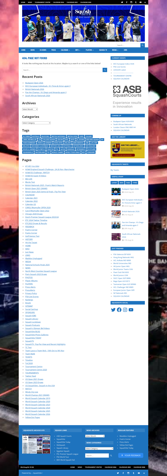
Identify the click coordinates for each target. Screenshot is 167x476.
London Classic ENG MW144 (124, 127)
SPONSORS (30, 312)
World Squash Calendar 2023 (37, 404)
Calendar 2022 (31, 201)
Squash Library (31, 319)
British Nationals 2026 (34, 89)
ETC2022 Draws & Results (36, 223)
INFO (77, 50)
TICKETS (28, 357)
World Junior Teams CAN (123, 269)
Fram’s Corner (31, 230)
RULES (28, 303)
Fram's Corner (125, 439)
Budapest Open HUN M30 (123, 121)
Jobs (87, 143)
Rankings (70, 149)
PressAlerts (30, 290)
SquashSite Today (63, 442)
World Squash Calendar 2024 (37, 408)
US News (43, 50)
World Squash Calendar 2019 (37, 398)
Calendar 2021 (31, 198)
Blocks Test (30, 182)
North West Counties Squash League (41, 271)
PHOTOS (29, 277)
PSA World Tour (63, 457)
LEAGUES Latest (119, 70)
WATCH (28, 389)
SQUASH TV (103, 50)
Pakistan (50, 149)
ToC (48, 152)
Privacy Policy (31, 293)
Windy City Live (31, 392)
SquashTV (29, 341)
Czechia (60, 139)
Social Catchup (31, 309)
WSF (83, 152)
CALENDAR (64, 50)
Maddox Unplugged (33, 258)
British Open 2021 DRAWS (36, 188)
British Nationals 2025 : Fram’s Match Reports (44, 185)
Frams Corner (31, 233)
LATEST (114, 183)
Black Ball (46, 136)
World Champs (57, 152)
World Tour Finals (72, 152)
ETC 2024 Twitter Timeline (36, 220)
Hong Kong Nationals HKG (123, 257)
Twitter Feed (30, 376)
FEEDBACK (29, 226)
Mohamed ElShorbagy (40, 146)
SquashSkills (28, 152)
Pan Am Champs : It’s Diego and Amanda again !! (45, 92)
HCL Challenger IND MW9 (123, 287)
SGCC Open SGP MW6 (122, 278)
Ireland (68, 143)
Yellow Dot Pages (32, 417)
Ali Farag (26, 136)
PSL (57, 149)
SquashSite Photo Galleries (37, 334)
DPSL (67, 139)
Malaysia (26, 146)
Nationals (67, 146)
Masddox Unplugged (128, 436)
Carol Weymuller (29, 139)
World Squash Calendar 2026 (37, 414)
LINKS (27, 255)
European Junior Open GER (123, 290)
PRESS (53, 50)
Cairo (81, 136)
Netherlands (78, 146)
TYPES (135, 183)
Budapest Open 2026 (34, 83)
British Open (72, 136)
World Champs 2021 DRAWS (37, 395)
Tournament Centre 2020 (36, 369)
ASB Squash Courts (64, 436)
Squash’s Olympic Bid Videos (37, 328)
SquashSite (61, 439)
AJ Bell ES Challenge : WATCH (37, 172)
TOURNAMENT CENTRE (122, 76)
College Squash (49, 139)
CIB (40, 139)
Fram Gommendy (29, 143)
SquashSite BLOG (32, 331)
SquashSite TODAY (33, 338)
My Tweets (115, 170)
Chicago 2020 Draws (34, 214)
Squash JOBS (30, 315)
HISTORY (29, 239)
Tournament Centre (42, 2)
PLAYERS (89, 50)
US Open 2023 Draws (34, 382)
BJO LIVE (28, 179)
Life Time (94, 143)
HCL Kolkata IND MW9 (122, 260)
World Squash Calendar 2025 (37, 411)
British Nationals (59, 136)
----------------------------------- (123, 73)
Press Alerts (30, 287)
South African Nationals (122, 124)
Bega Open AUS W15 (121, 281)
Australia (36, 136)
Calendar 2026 (85, 2)
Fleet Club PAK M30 (121, 272)
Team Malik (30, 354)
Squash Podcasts (32, 325)
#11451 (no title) (32, 166)
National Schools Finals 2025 (37, 265)
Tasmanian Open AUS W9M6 (124, 284)
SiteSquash (61, 445)
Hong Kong (58, 143)
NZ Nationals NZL (120, 293)
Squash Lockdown (33, 322)
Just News (29, 252)
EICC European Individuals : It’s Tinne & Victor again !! (47, 86)
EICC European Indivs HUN (123, 64)
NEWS (30, 2)
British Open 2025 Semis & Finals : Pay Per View (45, 191)
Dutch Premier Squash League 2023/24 (42, 217)
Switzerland (40, 152)
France (40, 143)
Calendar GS (30, 204)
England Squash (92, 139)
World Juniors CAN (120, 275)
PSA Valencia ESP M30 (122, 254)
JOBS (125, 50)
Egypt (73, 139)
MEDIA (114, 50)
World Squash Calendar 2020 (37, 401)
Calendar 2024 (58, 2)
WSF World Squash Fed (66, 460)
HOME (23, 2)
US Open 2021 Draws (34, 379)
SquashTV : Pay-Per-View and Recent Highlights (45, 344)
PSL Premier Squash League (67, 454)
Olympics (41, 149)
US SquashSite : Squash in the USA (40, 385)
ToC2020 (29, 363)
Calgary (89, 136)
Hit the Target (31, 242)
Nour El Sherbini (29, 149)
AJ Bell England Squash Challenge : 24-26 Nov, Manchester (50, 169)
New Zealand (90, 146)
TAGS (128, 183)
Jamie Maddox (78, 143)
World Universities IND (122, 263)
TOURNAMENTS (32, 373)
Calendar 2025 (72, 2)
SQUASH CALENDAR (121, 79)
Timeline (29, 360)
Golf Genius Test (32, 236)
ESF (102, 139)
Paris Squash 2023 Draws (36, 274)
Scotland (91, 149)
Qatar (62, 149)
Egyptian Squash (63, 451)
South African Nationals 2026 (37, 95)
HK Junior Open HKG (121, 266)
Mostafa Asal (56, 146)
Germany (48, 143)
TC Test (28, 347)
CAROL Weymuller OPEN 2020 (38, 207)
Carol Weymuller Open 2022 (37, 210)
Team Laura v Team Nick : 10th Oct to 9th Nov (44, 350)
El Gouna (80, 139)
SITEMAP (29, 306)
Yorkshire (91, 152)
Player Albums (31, 280)
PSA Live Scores (32, 296)
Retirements (81, 149)
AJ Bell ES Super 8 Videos (35, 176)
